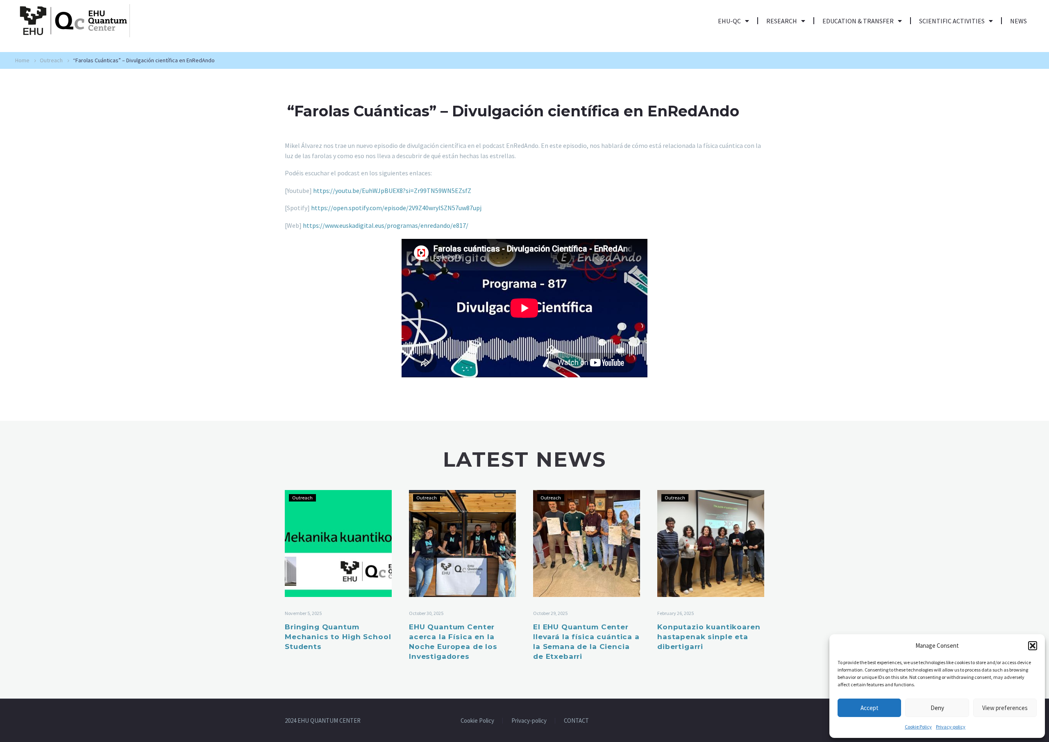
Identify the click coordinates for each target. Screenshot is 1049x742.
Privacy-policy (950, 727)
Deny (937, 708)
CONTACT (576, 721)
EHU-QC (729, 21)
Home (22, 60)
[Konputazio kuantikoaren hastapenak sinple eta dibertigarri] (710, 543)
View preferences (1005, 708)
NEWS (1018, 21)
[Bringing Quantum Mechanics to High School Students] (338, 543)
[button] (1033, 646)
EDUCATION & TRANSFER (858, 21)
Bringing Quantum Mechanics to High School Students (338, 637)
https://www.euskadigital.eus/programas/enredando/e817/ (385, 225)
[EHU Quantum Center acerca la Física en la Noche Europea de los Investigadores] (462, 543)
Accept (870, 708)
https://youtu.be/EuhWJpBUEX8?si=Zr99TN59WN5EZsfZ (392, 190)
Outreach (51, 60)
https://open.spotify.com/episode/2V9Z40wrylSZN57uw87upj (396, 208)
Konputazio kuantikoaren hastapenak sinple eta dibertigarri (709, 637)
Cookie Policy (918, 727)
